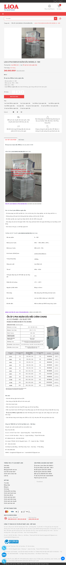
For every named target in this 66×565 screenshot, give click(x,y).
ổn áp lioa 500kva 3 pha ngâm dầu (49, 105)
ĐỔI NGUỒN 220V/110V (21, 560)
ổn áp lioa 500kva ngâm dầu (11, 108)
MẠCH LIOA (32, 558)
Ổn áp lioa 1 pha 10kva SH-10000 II (43, 465)
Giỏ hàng (6, 489)
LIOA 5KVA (47, 558)
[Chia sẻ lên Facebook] (13, 112)
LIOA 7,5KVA (53, 558)
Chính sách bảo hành (9, 497)
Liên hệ (6, 475)
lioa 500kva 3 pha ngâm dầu (39, 103)
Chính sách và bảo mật (10, 473)
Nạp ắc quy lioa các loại (40, 477)
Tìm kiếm (6, 483)
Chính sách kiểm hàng (10, 499)
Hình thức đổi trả (8, 495)
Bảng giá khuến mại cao (10, 469)
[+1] (21, 112)
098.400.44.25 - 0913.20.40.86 (17, 519)
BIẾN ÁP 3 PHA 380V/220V (22, 558)
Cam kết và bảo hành (9, 471)
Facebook (40, 481)
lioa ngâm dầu (20, 105)
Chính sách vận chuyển (10, 501)
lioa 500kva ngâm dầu (54, 103)
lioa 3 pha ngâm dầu (25, 103)
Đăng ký (52, 9)
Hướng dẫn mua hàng (10, 491)
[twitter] (55, 1)
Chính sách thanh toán (10, 493)
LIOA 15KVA (11, 560)
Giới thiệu (6, 465)
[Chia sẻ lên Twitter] (17, 112)
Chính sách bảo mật (9, 503)
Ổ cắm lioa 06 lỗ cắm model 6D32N (43, 475)
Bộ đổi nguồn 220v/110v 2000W (42, 471)
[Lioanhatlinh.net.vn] (23, 7)
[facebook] (58, 1)
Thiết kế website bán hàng (37, 563)
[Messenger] (63, 559)
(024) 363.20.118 (34, 519)
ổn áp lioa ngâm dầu (25, 108)
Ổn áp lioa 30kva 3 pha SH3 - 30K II (43, 467)
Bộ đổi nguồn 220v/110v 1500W (42, 469)
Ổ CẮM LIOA (40, 558)
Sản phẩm (6, 467)
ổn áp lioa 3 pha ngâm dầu (32, 105)
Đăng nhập (47, 9)
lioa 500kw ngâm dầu (9, 105)
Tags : (5, 100)
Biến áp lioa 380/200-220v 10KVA (43, 473)
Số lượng (6, 92)
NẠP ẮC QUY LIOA (34, 560)
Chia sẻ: (6, 112)
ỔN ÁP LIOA (10, 558)
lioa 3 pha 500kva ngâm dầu (11, 103)
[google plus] (60, 1)
